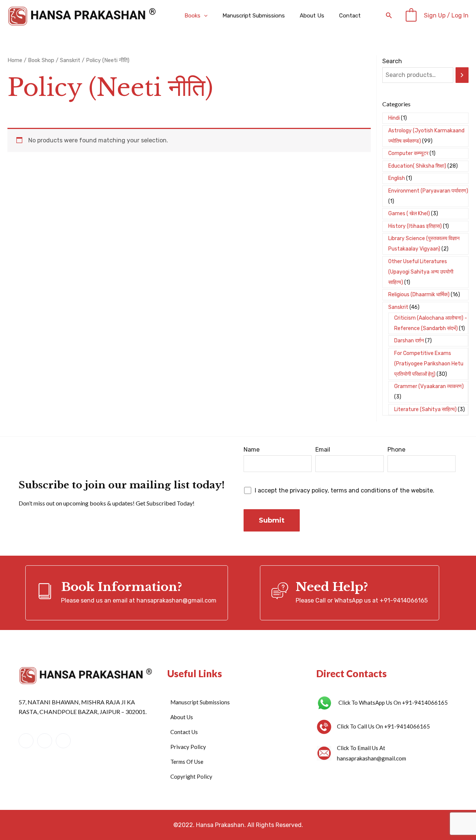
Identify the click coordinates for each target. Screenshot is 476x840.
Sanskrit (70, 60)
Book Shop (41, 60)
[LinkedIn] (44, 740)
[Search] (462, 75)
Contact (350, 15)
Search (392, 61)
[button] (204, 15)
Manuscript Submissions (253, 15)
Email (322, 449)
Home (14, 60)
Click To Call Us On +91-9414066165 (383, 726)
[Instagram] (63, 740)
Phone (396, 449)
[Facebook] (26, 740)
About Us (312, 15)
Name (252, 449)
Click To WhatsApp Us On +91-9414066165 (393, 702)
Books (192, 15)
